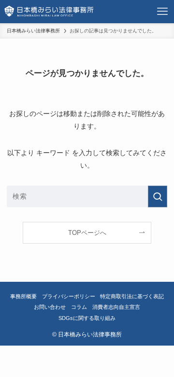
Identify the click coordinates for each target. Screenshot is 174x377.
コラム (79, 307)
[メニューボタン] (162, 11)
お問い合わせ (50, 307)
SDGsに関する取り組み (87, 318)
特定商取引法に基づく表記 (132, 296)
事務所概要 (23, 296)
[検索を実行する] (157, 196)
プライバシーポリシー (68, 296)
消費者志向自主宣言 (116, 307)
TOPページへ (87, 232)
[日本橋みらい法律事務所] (49, 11)
